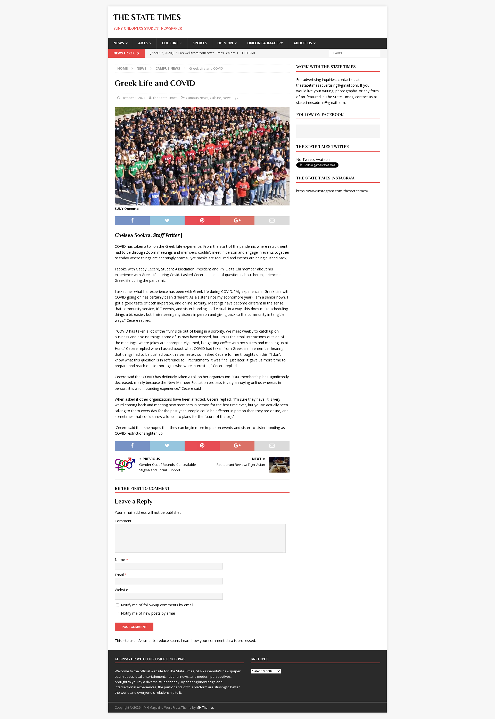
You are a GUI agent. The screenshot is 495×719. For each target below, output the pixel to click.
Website (121, 589)
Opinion (225, 42)
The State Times (165, 97)
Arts (143, 42)
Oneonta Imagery (265, 42)
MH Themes (205, 707)
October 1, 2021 (133, 97)
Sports (200, 42)
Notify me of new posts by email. (148, 613)
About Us (302, 42)
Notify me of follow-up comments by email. (157, 604)
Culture (170, 42)
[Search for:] (354, 52)
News (118, 42)
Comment (123, 520)
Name (120, 559)
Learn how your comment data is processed (218, 640)
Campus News (197, 97)
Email (120, 574)
